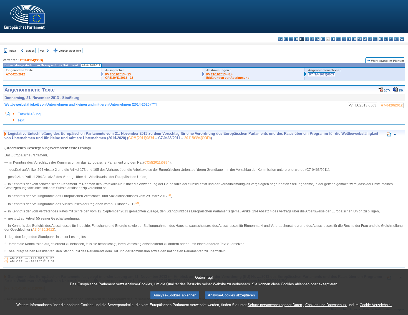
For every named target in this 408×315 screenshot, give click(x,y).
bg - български (280, 39)
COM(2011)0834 (141, 138)
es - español (286, 39)
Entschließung (29, 114)
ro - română (381, 39)
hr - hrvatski (333, 39)
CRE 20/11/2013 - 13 (119, 77)
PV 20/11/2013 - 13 (118, 74)
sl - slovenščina (391, 39)
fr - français (323, 39)
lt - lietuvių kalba (349, 39)
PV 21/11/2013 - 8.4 (219, 74)
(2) (6, 261)
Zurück (30, 50)
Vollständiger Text (70, 50)
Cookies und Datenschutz (326, 305)
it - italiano (338, 39)
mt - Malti (359, 39)
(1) (6, 258)
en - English (317, 39)
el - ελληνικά (312, 39)
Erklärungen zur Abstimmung (228, 77)
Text (20, 120)
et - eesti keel (307, 39)
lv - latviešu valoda (344, 39)
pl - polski (370, 39)
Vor (42, 50)
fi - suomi (396, 39)
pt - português (375, 39)
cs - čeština (291, 39)
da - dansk (296, 39)
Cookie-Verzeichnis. (376, 305)
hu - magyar (354, 39)
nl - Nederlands (365, 39)
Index (12, 50)
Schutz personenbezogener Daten (275, 305)
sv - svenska (402, 39)
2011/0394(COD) (31, 60)
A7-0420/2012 (15, 74)
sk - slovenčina (386, 39)
